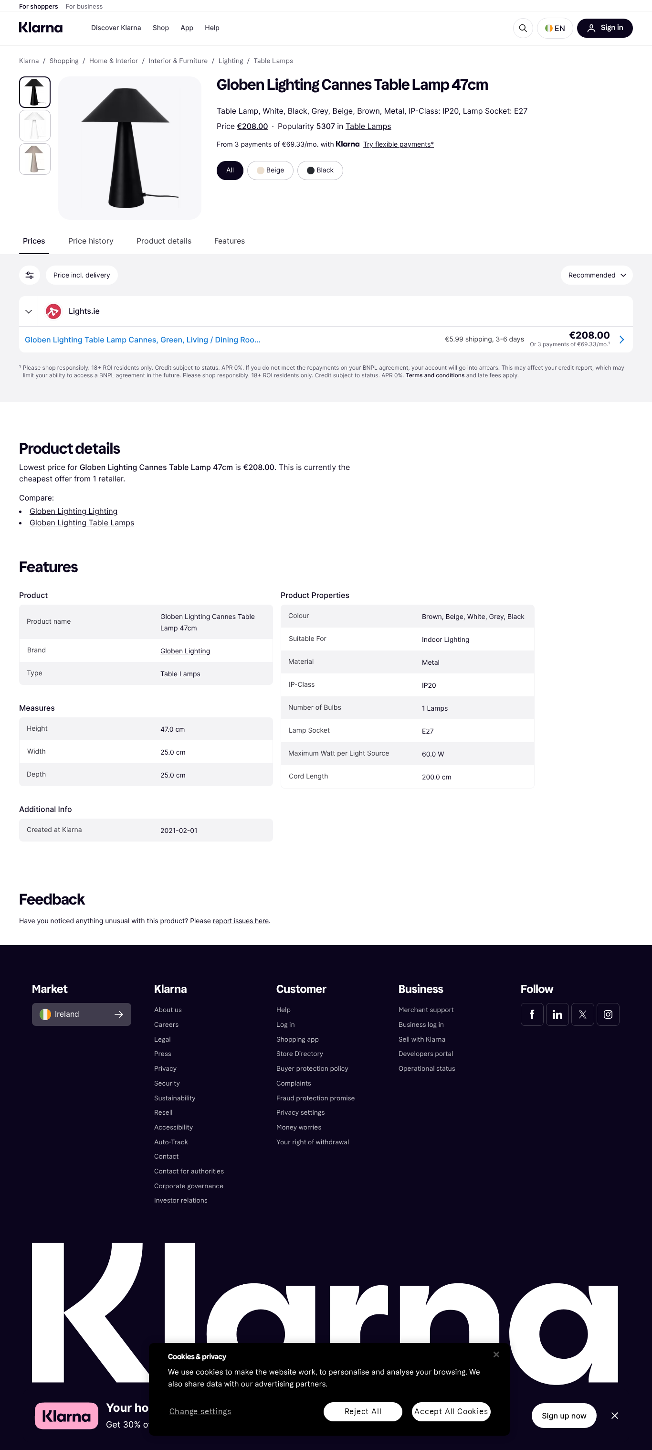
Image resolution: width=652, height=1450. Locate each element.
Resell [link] (163, 1113)
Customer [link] (301, 989)
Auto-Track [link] (171, 1142)
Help (212, 28)
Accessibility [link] (173, 1127)
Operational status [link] (427, 1069)
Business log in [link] (421, 1025)
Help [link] (283, 1010)
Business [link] (421, 989)
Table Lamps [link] (273, 61)
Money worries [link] (298, 1127)
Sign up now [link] (564, 1415)
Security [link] (167, 1083)
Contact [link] (166, 1156)
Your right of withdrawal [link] (312, 1142)
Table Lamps (368, 126)
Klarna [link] (29, 61)
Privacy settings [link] (300, 1113)
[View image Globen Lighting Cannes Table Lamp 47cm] (35, 92)
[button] (555, 28)
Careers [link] (166, 1025)
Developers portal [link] (426, 1054)
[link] (532, 1014)
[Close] (496, 1354)
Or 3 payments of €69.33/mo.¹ (570, 344)
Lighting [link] (231, 61)
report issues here (241, 921)
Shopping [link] (64, 61)
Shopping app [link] (297, 1039)
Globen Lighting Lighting (73, 511)
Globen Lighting (185, 651)
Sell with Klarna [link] (422, 1039)
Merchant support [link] (426, 1010)
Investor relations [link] (181, 1200)
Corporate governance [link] (188, 1186)
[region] (329, 1389)
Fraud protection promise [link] (315, 1098)
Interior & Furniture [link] (178, 61)
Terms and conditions (435, 375)
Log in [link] (285, 1025)
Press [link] (162, 1054)
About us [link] (168, 1010)
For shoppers (38, 7)
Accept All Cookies (451, 1411)
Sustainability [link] (175, 1098)
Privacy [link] (165, 1069)
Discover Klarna (116, 28)
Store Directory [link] (299, 1054)
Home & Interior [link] (113, 61)
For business (84, 7)
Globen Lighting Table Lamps (82, 522)
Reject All (363, 1411)
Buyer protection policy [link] (312, 1069)
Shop (161, 28)
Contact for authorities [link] (189, 1171)
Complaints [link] (293, 1083)
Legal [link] (162, 1039)
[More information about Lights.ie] (28, 311)
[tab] (34, 240)
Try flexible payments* (398, 144)
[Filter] (29, 275)
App (186, 28)
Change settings (200, 1412)
